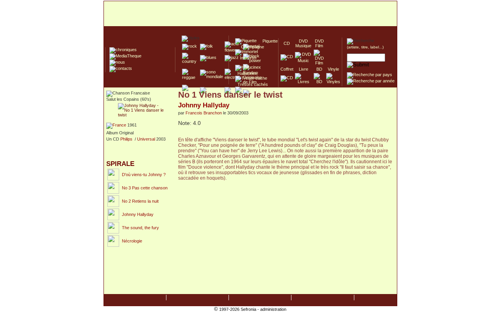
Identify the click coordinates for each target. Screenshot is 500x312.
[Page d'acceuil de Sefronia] (250, 14)
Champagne (250, 47)
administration (273, 309)
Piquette (268, 41)
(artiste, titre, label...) (365, 47)
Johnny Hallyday (138, 214)
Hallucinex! (246, 73)
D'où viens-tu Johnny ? (144, 174)
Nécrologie (132, 241)
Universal (146, 139)
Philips (126, 139)
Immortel (245, 57)
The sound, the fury (140, 227)
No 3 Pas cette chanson (145, 187)
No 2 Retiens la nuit (140, 201)
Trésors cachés (251, 84)
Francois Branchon (204, 113)
